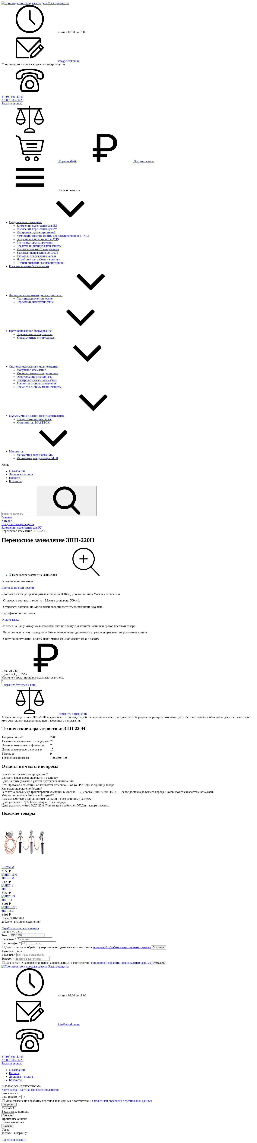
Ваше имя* (9, 954)
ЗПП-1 (6, 888)
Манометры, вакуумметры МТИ (37, 458)
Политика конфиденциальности (38, 1089)
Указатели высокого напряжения (38, 249)
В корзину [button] (8, 684)
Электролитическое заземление (37, 380)
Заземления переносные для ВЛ (37, 225)
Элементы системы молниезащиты (39, 386)
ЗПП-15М (8, 878)
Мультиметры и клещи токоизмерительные (37, 415)
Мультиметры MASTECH (33, 422)
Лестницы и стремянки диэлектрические (35, 295)
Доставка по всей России (18, 587)
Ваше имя (9, 939)
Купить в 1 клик (25, 684)
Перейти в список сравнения (20, 928)
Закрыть (7, 1115)
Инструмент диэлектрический (36, 232)
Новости (14, 477)
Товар (5, 935)
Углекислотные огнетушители (36, 337)
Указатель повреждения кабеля (36, 256)
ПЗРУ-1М (8, 867)
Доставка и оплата (21, 474)
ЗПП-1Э (7, 899)
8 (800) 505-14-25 (12, 100)
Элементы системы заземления (36, 383)
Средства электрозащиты (25, 222)
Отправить (159, 947)
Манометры (17, 451)
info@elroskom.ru (69, 61)
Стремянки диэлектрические (35, 301)
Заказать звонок (12, 103)
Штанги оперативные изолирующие (40, 262)
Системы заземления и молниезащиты (34, 366)
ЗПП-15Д (8, 910)
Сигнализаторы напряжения (35, 242)
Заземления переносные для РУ (37, 229)
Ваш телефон (11, 943)
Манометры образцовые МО (35, 454)
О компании (17, 471)
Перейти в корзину (14, 1139)
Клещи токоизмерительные (34, 419)
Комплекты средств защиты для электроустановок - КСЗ (53, 235)
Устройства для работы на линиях (38, 259)
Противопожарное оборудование (30, 330)
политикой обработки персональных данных (122, 947)
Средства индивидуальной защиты (39, 245)
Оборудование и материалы (34, 376)
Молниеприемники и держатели (37, 373)
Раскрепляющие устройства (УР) (38, 239)
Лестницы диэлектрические (34, 298)
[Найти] (67, 501)
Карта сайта (9, 1089)
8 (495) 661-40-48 (12, 96)
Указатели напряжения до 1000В (38, 252)
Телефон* (8, 958)
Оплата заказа (10, 619)
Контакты (15, 481)
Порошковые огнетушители (34, 334)
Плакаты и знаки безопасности (29, 266)
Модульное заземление (31, 369)
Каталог (14, 1073)
